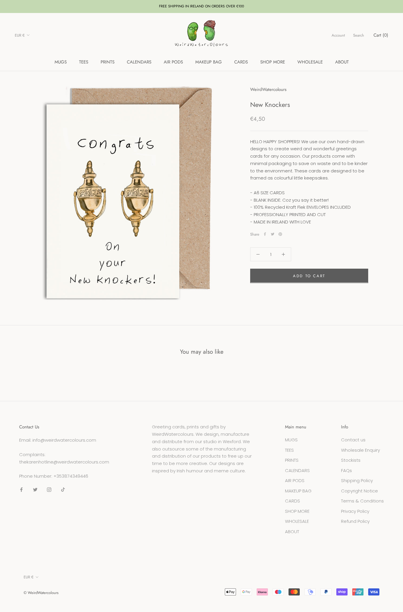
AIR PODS (173, 62)
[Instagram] (49, 489)
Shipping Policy (357, 480)
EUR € (20, 35)
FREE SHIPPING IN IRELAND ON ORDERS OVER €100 (201, 6)
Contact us (353, 440)
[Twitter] (272, 234)
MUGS (61, 62)
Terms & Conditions (362, 501)
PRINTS (107, 62)
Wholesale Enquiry (360, 450)
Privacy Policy (355, 511)
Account (338, 35)
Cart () (380, 35)
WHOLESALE (310, 62)
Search (358, 35)
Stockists (351, 460)
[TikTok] (63, 489)
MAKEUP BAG (208, 62)
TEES (83, 62)
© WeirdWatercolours (41, 592)
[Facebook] (265, 234)
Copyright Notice (359, 491)
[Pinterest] (280, 234)
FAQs (346, 470)
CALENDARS (139, 62)
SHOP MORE (272, 62)
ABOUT (342, 62)
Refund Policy (355, 521)
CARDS (241, 62)
